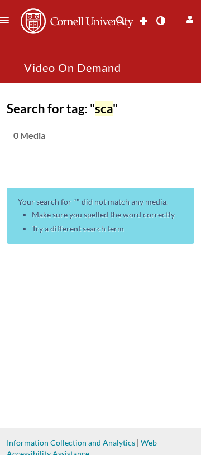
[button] (188, 18)
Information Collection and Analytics (71, 442)
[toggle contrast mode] (160, 21)
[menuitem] (120, 21)
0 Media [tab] (29, 135)
